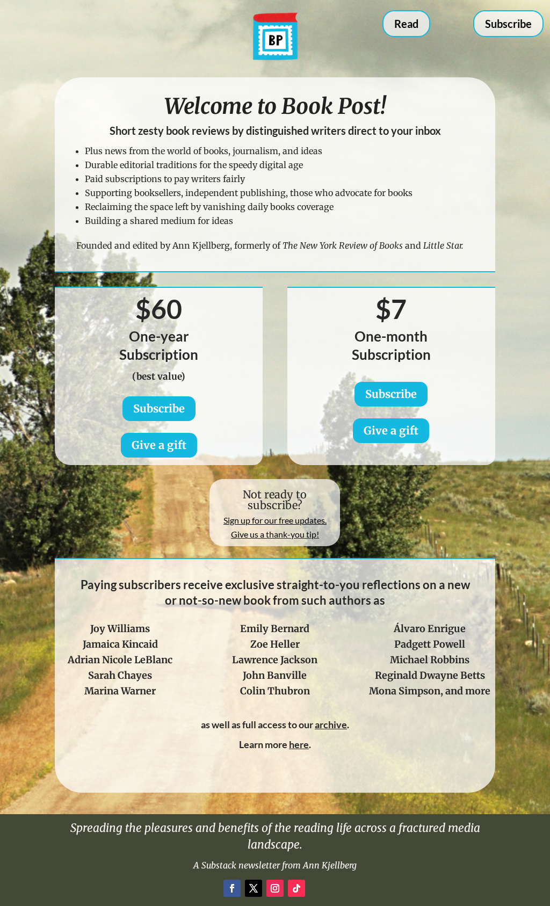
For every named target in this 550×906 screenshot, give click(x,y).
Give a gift (159, 445)
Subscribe (508, 23)
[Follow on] (318, 888)
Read (406, 23)
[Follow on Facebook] (232, 888)
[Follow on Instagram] (275, 888)
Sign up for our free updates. (275, 520)
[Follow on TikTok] (296, 888)
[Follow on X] (253, 888)
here (299, 744)
